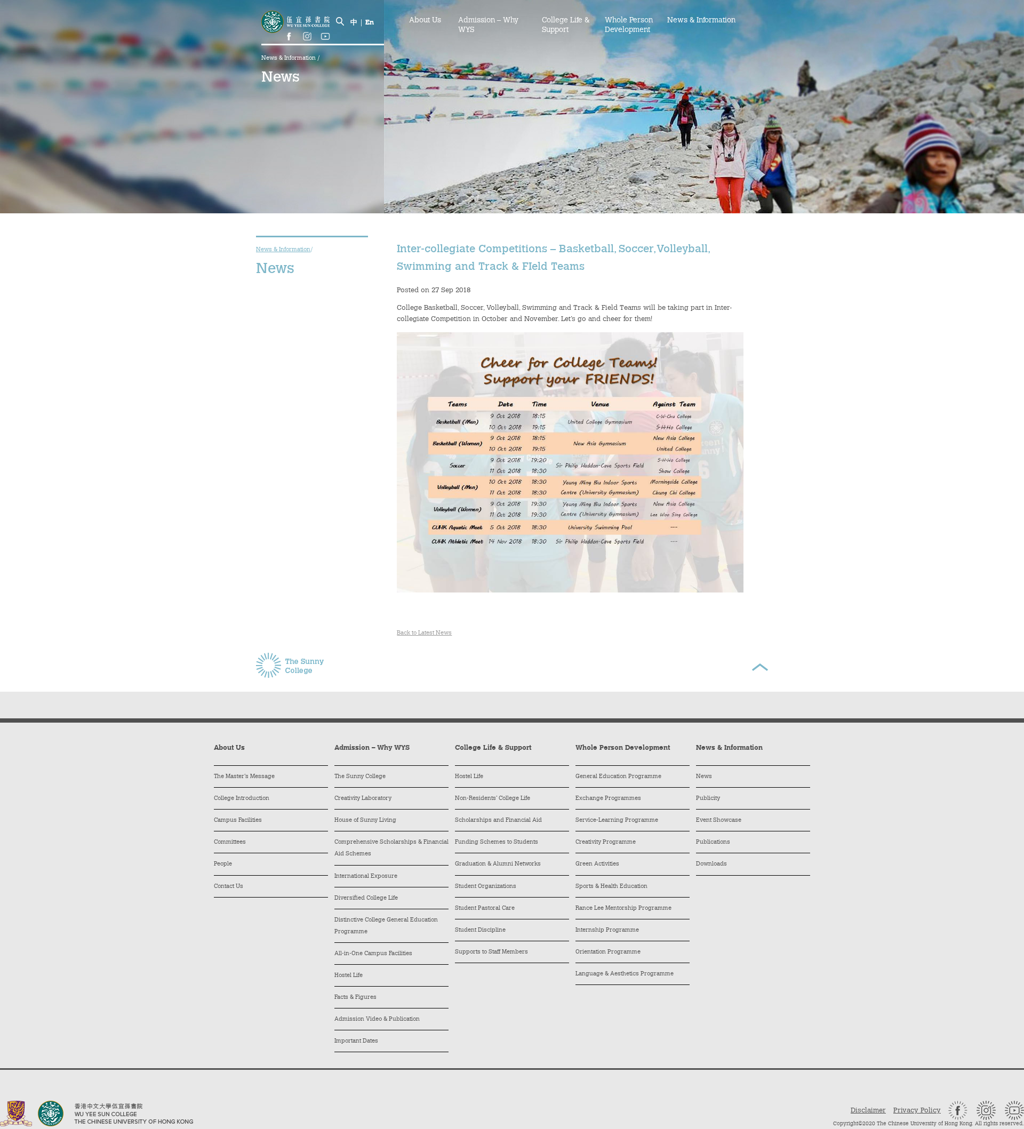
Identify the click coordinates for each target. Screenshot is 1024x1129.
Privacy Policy (917, 1110)
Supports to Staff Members (491, 952)
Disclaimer (868, 1110)
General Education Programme (618, 777)
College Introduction (241, 799)
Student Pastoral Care (485, 908)
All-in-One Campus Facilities (373, 954)
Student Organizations (485, 887)
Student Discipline (480, 930)
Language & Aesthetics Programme (624, 974)
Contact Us (228, 887)
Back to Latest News (424, 633)
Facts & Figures (355, 997)
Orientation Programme (608, 952)
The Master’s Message (244, 777)
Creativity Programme (605, 842)
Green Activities (597, 864)
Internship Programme (607, 930)
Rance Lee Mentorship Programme (623, 908)
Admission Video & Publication (377, 1019)
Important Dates (356, 1041)
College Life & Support (565, 25)
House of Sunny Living (365, 820)
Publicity (708, 799)
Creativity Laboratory (362, 799)
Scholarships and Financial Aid (498, 820)
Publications (713, 842)
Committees (230, 842)
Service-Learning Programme (616, 820)
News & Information (289, 58)
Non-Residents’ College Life (492, 799)
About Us (425, 21)
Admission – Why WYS (488, 25)
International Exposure (365, 876)
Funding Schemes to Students (496, 842)
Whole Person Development (629, 25)
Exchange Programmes (608, 799)
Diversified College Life (366, 898)
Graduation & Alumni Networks (498, 864)
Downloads (711, 864)
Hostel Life (348, 976)
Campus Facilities (238, 820)
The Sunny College (360, 777)
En (369, 22)
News (704, 777)
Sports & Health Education (611, 887)
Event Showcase (718, 820)
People (223, 864)
